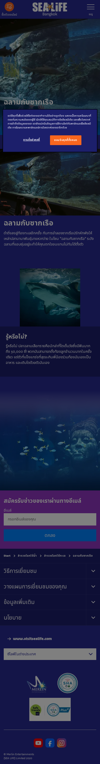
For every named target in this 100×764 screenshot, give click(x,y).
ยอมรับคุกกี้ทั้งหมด (65, 140)
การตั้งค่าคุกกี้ (31, 139)
